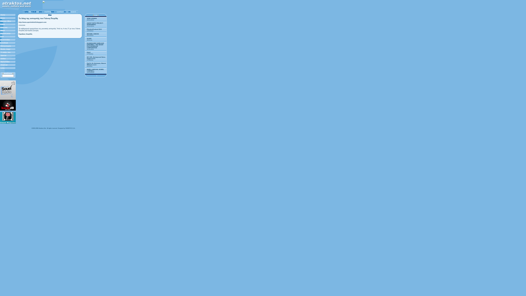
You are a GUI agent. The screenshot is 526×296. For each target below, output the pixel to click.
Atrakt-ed (4, 65)
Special (3, 55)
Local (3, 24)
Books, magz (5, 49)
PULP (89, 52)
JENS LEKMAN (92, 18)
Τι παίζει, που (6, 52)
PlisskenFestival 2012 (94, 29)
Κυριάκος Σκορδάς (25, 34)
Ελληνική (4, 28)
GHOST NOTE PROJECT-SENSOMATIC (95, 23)
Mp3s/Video (5, 62)
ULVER (89, 38)
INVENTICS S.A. (70, 128)
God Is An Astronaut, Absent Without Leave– (96, 64)
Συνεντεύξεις (5, 40)
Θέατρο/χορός (6, 46)
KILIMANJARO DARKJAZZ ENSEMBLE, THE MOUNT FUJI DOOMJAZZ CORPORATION (95, 45)
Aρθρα (3, 59)
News (3, 18)
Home (3, 15)
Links (3, 68)
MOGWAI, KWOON (93, 34)
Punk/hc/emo (5, 34)
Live (2, 37)
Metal (3, 31)
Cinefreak (4, 43)
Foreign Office (6, 21)
